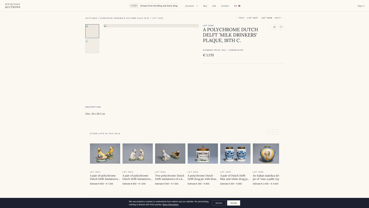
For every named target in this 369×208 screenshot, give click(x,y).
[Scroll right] (276, 132)
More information (171, 204)
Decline (218, 203)
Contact (225, 6)
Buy (205, 6)
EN (235, 6)
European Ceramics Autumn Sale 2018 (124, 18)
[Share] (274, 27)
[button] (115, 142)
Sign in (361, 6)
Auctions (189, 6)
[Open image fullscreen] (151, 25)
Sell (214, 6)
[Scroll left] (269, 132)
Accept (233, 203)
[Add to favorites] (281, 27)
